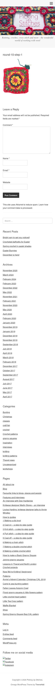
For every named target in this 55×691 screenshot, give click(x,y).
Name (6, 158)
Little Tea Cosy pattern (13, 601)
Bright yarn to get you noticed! (16, 237)
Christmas (7, 416)
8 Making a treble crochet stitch (17, 550)
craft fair (6, 425)
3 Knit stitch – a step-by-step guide (18, 529)
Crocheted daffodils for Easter (16, 241)
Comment (8, 124)
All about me (8, 484)
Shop (5, 609)
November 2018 (10, 340)
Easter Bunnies (10, 250)
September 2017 (10, 374)
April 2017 (7, 396)
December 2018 (10, 335)
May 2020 (7, 309)
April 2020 (7, 313)
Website (6, 182)
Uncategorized (9, 464)
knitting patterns (10, 455)
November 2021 (10, 296)
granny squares (10, 438)
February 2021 (9, 300)
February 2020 (9, 318)
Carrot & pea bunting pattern (15, 583)
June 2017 (7, 387)
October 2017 (9, 370)
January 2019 (9, 331)
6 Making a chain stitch (13, 542)
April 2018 (7, 353)
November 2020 (10, 305)
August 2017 (8, 379)
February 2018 (9, 361)
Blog (5, 488)
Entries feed (8, 634)
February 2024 (9, 279)
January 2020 (9, 322)
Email (6, 170)
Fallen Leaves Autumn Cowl (15, 588)
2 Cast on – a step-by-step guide (17, 524)
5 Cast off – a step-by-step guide (17, 537)
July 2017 (7, 383)
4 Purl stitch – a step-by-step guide (18, 533)
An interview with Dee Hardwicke (18, 500)
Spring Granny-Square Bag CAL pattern (21, 614)
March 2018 (8, 357)
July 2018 (7, 348)
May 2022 (7, 292)
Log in (5, 629)
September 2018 (10, 344)
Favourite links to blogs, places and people (22, 493)
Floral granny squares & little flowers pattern (23, 592)
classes (6, 420)
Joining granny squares (13, 559)
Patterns (6, 576)
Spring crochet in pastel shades (17, 246)
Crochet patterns (10, 434)
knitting (6, 451)
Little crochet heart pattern (14, 596)
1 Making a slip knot (12, 520)
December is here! (11, 254)
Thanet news (9, 460)
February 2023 (9, 283)
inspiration (7, 442)
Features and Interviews (14, 497)
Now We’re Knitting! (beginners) (17, 571)
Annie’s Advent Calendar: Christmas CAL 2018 (24, 579)
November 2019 (10, 327)
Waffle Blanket (9, 605)
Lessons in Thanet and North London (19, 564)
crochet (6, 429)
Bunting (6, 412)
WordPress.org (9, 642)
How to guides (9, 517)
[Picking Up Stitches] (27, 33)
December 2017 (10, 366)
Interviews (7, 447)
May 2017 (7, 392)
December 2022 (10, 287)
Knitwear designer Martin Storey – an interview (24, 505)
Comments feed (10, 638)
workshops (8, 468)
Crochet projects (10, 567)
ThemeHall (39, 684)
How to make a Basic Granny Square (19, 555)
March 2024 (8, 274)
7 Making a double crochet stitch (17, 546)
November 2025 (10, 270)
